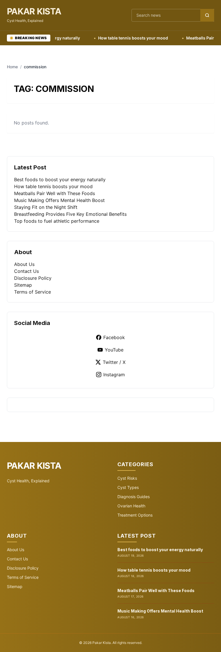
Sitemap (23, 285)
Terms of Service (32, 292)
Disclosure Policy (33, 278)
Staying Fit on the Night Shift (45, 207)
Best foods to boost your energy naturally (60, 179)
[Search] (207, 15)
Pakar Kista (34, 11)
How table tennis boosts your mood (124, 37)
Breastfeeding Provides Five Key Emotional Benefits (70, 214)
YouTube (114, 350)
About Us (24, 264)
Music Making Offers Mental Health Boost (59, 200)
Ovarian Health (131, 505)
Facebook (114, 337)
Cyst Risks (127, 478)
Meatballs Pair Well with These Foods (54, 193)
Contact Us (26, 271)
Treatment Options (135, 515)
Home (12, 66)
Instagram (114, 374)
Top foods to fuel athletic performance (56, 221)
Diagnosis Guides (133, 496)
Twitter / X (114, 362)
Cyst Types (128, 487)
